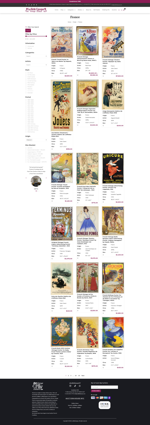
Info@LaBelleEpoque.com (79, 393)
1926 (61, 361)
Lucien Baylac (89, 358)
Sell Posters (96, 10)
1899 (112, 120)
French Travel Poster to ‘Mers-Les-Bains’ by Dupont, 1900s (61, 61)
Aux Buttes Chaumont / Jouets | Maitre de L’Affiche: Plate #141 (61, 134)
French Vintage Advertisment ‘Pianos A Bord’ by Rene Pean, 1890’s (86, 58)
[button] (26, 178)
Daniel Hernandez (90, 117)
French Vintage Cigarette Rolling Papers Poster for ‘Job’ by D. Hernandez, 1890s (87, 110)
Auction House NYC (75, 398)
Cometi (62, 358)
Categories (71, 10)
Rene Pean (88, 65)
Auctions (114, 10)
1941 (86, 253)
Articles (80, 10)
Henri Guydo (114, 247)
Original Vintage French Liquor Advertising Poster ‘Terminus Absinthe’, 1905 (60, 244)
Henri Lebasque (89, 195)
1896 (86, 361)
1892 (112, 71)
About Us (88, 10)
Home (56, 10)
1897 (86, 305)
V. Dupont (62, 68)
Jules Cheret (114, 68)
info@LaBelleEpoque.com (116, 4)
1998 (112, 362)
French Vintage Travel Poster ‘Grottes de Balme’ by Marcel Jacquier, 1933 (60, 186)
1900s (61, 70)
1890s (87, 68)
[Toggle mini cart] (124, 10)
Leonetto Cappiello (116, 194)
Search (28, 56)
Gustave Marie (89, 303)
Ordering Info (106, 10)
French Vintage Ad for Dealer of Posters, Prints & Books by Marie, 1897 (86, 296)
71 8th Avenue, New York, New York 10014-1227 (100, 4)
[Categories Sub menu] (74, 9)
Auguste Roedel (115, 118)
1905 (61, 253)
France (61, 65)
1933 (61, 196)
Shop (62, 10)
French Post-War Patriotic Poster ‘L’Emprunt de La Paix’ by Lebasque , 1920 (86, 188)
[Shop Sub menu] (64, 9)
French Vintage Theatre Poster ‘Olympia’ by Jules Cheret (112, 61)
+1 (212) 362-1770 (86, 4)
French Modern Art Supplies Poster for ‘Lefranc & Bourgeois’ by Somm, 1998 (113, 351)
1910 (112, 197)
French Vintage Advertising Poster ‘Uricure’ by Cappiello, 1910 (112, 187)
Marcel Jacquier (64, 193)
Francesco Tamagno (65, 251)
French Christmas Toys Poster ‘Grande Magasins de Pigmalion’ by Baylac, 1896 (87, 351)
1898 (61, 144)
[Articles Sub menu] (83, 9)
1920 (86, 197)
